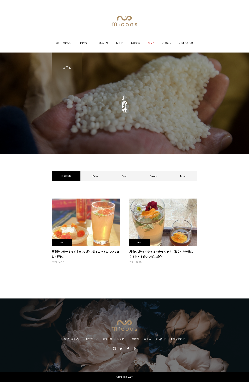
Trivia (182, 176)
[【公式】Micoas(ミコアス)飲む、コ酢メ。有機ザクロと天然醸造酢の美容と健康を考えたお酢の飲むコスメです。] (124, 21)
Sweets (153, 176)
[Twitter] (121, 348)
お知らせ (167, 43)
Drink (95, 176)
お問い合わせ (186, 43)
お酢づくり (86, 43)
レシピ (119, 43)
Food (124, 176)
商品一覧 (104, 43)
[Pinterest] (134, 348)
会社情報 (135, 43)
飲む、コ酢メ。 (64, 43)
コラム (151, 43)
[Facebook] (128, 348)
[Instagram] (114, 348)
